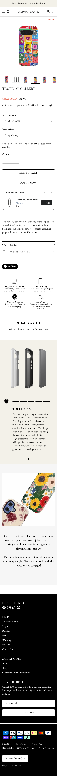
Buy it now (28, 182)
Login (5, 626)
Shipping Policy (8, 748)
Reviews (6, 644)
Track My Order (10, 621)
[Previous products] (45, 193)
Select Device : (10, 115)
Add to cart (28, 172)
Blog (4, 668)
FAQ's (5, 635)
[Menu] (3, 11)
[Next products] (51, 193)
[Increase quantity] (16, 160)
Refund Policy (7, 744)
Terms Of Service (22, 744)
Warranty (6, 640)
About (5, 663)
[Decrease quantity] (5, 160)
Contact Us (7, 649)
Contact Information (46, 748)
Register (6, 630)
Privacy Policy (37, 744)
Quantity (7, 154)
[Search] (9, 11)
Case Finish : (8, 128)
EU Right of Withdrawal (26, 748)
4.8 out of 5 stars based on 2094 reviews (28, 329)
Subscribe (28, 712)
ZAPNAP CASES (14, 766)
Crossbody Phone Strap (27, 199)
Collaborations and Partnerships (16, 672)
